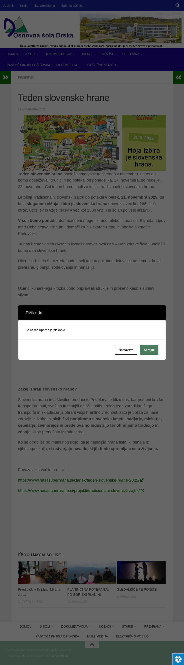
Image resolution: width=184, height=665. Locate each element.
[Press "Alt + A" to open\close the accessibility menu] (178, 659)
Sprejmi (149, 350)
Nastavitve (126, 350)
